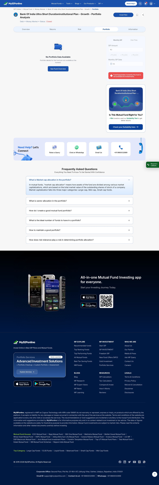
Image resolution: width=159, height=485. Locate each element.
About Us (128, 346)
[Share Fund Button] (143, 14)
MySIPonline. (30, 462)
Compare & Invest (106, 385)
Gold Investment (105, 361)
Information (133, 29)
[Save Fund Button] (137, 15)
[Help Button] (154, 474)
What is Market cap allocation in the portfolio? (50, 180)
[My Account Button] (152, 3)
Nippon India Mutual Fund (63, 442)
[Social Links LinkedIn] (124, 462)
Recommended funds (82, 346)
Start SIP (102, 346)
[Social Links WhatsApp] (144, 462)
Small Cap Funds (87, 451)
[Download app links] (89, 297)
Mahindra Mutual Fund (93, 434)
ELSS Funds (47, 451)
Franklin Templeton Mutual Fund (80, 439)
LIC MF (127, 437)
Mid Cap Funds (102, 451)
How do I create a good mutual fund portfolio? (50, 210)
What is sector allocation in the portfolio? (48, 201)
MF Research (79, 381)
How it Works (104, 388)
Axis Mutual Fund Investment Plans (51, 439)
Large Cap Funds (33, 451)
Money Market (32, 21)
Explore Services (26, 372)
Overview (26, 29)
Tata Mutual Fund (125, 439)
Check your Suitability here (124, 127)
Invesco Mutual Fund (114, 437)
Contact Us (129, 361)
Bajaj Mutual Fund (56, 434)
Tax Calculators (105, 381)
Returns (53, 29)
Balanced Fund (72, 451)
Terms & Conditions (132, 377)
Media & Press (130, 353)
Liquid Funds (59, 451)
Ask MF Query (130, 357)
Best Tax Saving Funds (83, 361)
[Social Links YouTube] (134, 462)
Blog (76, 377)
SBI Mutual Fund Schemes (41, 442)
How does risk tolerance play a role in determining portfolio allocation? (61, 240)
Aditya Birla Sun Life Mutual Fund (66, 437)
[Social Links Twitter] (129, 462)
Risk (79, 29)
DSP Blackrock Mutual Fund (24, 439)
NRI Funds (78, 365)
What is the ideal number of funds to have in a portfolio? (55, 220)
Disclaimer (129, 388)
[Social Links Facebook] (120, 462)
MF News (78, 388)
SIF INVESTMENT (106, 349)
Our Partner (129, 349)
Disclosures (129, 392)
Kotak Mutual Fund (21, 442)
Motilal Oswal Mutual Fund (114, 434)
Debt (22, 21)
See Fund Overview (58, 69)
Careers (128, 365)
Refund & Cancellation (133, 385)
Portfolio (106, 29)
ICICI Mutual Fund (39, 434)
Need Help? (131, 3)
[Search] (140, 3)
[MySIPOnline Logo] (13, 3)
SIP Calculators (105, 377)
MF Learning (79, 392)
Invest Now (123, 15)
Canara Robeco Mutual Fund (92, 437)
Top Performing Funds (83, 353)
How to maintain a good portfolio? (44, 230)
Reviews (102, 392)
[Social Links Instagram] (139, 462)
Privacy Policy (130, 381)
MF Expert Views (81, 385)
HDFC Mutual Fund (42, 437)
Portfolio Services (106, 365)
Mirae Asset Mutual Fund (23, 437)
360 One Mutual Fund (73, 434)
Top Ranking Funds (81, 349)
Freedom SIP (104, 353)
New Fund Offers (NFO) (108, 357)
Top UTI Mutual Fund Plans (105, 439)
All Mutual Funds (80, 357)
